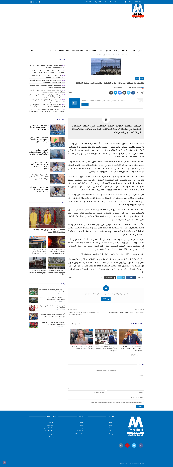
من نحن (51, 422)
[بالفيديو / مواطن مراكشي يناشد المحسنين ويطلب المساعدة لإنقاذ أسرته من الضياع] (57, 154)
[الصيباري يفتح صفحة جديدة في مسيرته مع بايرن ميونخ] (33, 308)
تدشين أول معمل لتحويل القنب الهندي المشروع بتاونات (126, 312)
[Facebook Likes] (140, 448)
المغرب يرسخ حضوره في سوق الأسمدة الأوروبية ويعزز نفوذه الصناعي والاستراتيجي (47, 81)
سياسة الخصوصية (48, 428)
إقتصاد (116, 50)
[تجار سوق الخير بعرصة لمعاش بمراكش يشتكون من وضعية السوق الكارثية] (57, 179)
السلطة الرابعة (77, 50)
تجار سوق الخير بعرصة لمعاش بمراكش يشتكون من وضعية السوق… (39, 177)
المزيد (48, 50)
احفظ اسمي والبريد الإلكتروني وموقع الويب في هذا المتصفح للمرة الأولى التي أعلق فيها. (116, 402)
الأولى (140, 50)
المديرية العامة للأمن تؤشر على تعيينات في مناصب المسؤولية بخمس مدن (83, 313)
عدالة (137, 78)
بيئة (54, 50)
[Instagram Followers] (121, 448)
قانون (101, 50)
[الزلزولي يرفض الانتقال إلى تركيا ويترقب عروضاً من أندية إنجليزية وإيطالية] (33, 291)
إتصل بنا (123, 2)
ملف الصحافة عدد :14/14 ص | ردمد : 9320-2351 (98, 2)
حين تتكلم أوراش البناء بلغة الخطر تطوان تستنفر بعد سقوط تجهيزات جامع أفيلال (47, 96)
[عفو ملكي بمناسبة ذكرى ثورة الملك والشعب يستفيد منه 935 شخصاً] (47, 217)
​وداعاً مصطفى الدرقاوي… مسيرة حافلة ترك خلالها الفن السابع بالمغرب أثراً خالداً (47, 67)
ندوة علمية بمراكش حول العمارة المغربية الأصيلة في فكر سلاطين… (39, 139)
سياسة (124, 50)
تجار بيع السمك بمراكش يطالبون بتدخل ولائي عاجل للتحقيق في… (39, 189)
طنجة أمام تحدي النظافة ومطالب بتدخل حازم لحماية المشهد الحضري (48, 101)
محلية (111, 428)
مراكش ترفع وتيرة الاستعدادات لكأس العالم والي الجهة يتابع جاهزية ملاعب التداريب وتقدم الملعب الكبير (47, 111)
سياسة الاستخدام (48, 431)
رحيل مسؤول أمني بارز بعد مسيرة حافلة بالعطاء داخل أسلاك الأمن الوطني (47, 86)
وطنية (111, 425)
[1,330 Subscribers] (127, 448)
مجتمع (108, 50)
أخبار (133, 50)
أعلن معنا (50, 434)
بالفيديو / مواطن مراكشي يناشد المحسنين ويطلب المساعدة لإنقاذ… (39, 152)
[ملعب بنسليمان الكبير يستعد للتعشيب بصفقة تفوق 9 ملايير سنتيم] (33, 300)
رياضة (88, 50)
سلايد (141, 78)
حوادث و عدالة (64, 50)
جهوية (111, 422)
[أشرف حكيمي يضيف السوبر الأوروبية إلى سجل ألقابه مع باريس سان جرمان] (33, 316)
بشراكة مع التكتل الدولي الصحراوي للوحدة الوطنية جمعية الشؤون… (39, 127)
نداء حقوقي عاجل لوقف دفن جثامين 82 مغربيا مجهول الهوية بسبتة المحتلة (48, 76)
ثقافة (94, 50)
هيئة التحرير (116, 2)
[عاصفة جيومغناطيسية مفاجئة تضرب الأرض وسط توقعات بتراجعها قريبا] (56, 242)
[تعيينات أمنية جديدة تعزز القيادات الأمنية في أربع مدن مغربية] (37, 263)
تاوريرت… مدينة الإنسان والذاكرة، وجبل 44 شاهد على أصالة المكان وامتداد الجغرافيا (47, 91)
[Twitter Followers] (134, 448)
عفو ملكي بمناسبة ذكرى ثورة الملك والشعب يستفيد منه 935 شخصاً (49, 231)
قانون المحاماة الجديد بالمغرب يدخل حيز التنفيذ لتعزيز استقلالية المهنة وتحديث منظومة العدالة (48, 72)
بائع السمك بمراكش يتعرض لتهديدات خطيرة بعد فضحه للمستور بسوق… (40, 165)
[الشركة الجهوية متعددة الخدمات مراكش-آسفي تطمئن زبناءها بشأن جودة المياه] (37, 242)
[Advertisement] (86, 33)
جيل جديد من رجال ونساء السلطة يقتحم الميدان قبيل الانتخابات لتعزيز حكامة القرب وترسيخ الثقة (47, 106)
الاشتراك (85, 105)
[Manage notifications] (4, 462)
